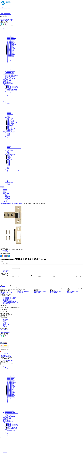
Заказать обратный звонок (5, 14)
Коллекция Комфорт (11, 48)
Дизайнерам (7, 196)
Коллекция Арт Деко (11, 46)
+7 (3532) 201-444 (3, 250)
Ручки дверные (8, 88)
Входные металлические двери (9, 74)
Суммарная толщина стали (10, 139)
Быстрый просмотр (8, 292)
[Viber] (6, 256)
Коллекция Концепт (11, 57)
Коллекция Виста (10, 56)
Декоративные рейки (7, 79)
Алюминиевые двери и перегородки (12, 67)
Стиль (6, 111)
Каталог (5, 203)
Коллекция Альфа (10, 52)
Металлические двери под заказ (9, 298)
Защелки (6, 96)
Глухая (8, 108)
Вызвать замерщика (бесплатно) (6, 19)
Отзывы (6, 200)
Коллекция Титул (10, 372)
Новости (6, 195)
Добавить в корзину (16, 268)
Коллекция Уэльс (10, 50)
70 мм (8, 163)
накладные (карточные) (12, 93)
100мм (8, 167)
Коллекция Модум (11, 42)
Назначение (7, 117)
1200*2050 (9, 135)
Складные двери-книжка (7, 300)
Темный (8, 158)
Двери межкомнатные (9, 29)
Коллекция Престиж (11, 59)
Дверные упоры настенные (12, 86)
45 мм (8, 160)
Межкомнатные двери (7, 28)
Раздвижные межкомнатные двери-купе (13, 70)
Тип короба (7, 136)
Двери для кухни (10, 120)
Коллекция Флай (10, 49)
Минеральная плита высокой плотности (15, 170)
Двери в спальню (10, 121)
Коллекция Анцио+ (11, 30)
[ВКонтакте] (1, 256)
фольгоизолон (10, 172)
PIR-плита (9, 174)
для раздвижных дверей (12, 89)
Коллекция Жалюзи (11, 66)
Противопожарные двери (8, 83)
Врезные (9, 95)
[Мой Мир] (9, 256)
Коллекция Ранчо (10, 62)
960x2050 (9, 134)
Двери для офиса (10, 124)
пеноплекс (9, 173)
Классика (9, 112)
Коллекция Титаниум (11, 61)
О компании (5, 194)
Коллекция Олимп (11, 63)
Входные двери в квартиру (10, 78)
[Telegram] (4, 256)
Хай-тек (8, 116)
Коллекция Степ (10, 31)
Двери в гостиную (11, 118)
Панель (8, 152)
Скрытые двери (10, 129)
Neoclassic (9, 113)
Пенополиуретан (10, 175)
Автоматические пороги (10, 94)
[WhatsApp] (7, 256)
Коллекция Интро (10, 45)
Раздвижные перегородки (10, 71)
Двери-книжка (10, 126)
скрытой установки (11, 92)
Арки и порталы (6, 81)
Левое (8, 184)
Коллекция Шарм (10, 32)
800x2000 (9, 105)
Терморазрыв (9, 149)
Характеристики (6, 270)
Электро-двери (8, 77)
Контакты (5, 201)
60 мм (8, 161)
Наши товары (5, 319)
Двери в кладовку (10, 123)
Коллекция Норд (10, 33)
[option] (42, 225)
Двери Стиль (9, 60)
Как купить (5, 189)
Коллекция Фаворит (11, 39)
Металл (8, 151)
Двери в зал (9, 119)
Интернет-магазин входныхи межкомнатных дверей (5, 8)
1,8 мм (8, 142)
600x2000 (9, 103)
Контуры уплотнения (9, 176)
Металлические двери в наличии (9, 297)
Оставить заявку (3, 293)
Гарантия (4, 192)
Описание (5, 271)
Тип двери (7, 107)
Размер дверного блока (9, 132)
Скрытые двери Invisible (9, 73)
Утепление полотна (9, 169)
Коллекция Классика (11, 64)
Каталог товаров (3, 26)
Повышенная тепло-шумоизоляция (14, 148)
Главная (2, 203)
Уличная (9, 146)
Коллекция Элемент (11, 47)
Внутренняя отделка (9, 150)
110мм (8, 168)
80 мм (8, 165)
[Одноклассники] (2, 256)
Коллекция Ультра (10, 37)
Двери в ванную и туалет (12, 122)
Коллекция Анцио (10, 41)
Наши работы (7, 198)
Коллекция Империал (11, 38)
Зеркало (8, 153)
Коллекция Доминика (11, 44)
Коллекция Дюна (10, 40)
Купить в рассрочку (4, 251)
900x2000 (9, 106)
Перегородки (9, 130)
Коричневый (9, 155)
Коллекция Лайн (10, 53)
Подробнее (2, 279)
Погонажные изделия (7, 82)
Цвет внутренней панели (10, 154)
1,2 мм (8, 140)
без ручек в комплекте (11, 97)
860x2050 (9, 133)
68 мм (8, 162)
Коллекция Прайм (10, 55)
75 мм (8, 164)
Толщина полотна (8, 159)
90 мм (8, 166)
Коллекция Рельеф (11, 36)
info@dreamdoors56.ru (5, 13)
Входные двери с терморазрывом (11, 75)
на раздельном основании (12, 90)
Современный (10, 114)
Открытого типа (10, 137)
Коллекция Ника (10, 43)
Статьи (6, 199)
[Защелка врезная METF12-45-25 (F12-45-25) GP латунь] (42, 225)
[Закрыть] (0, 352)
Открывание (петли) (9, 182)
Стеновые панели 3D (7, 80)
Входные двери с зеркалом (10, 76)
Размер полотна (8, 102)
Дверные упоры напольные (12, 87)
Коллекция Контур (11, 54)
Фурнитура (5, 84)
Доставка (4, 191)
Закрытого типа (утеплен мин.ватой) (14, 138)
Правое (8, 183)
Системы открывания (9, 125)
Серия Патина (10, 65)
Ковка (8, 147)
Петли (6, 91)
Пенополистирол (10, 171)
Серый (8, 156)
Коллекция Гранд (10, 58)
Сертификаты (7, 197)
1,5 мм (8, 141)
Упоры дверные (8, 85)
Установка (5, 190)
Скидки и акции (6, 193)
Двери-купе (9, 127)
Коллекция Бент (10, 51)
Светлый (9, 157)
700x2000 (9, 104)
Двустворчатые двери (9, 72)
